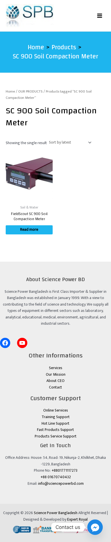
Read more (29, 229)
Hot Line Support (55, 423)
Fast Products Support (55, 430)
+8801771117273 (64, 470)
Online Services (55, 410)
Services (55, 368)
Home (10, 92)
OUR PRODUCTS (30, 92)
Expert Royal (77, 519)
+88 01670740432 (55, 477)
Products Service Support (56, 436)
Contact (55, 387)
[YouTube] (22, 343)
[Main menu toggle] (99, 15)
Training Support (56, 417)
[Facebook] (5, 343)
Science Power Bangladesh (55, 513)
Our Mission (55, 374)
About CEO (55, 381)
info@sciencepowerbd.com (61, 483)
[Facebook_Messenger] (95, 527)
